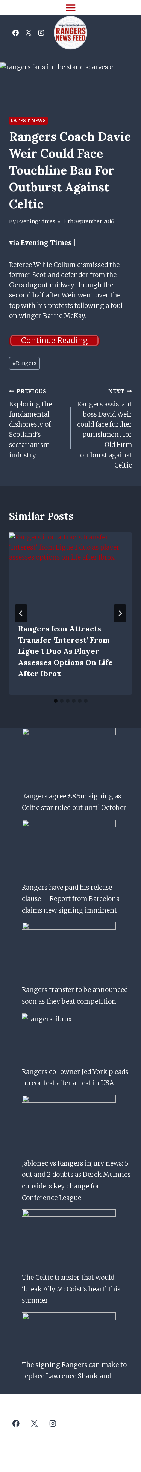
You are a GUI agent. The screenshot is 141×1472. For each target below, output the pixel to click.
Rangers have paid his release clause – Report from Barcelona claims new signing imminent (71, 899)
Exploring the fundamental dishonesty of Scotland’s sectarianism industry (30, 423)
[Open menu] (70, 7)
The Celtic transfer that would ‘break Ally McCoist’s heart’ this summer (71, 1289)
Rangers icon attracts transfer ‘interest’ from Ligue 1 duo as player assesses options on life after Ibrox (65, 651)
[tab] (56, 701)
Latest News (28, 120)
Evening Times (36, 221)
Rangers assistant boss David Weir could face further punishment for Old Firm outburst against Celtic (104, 428)
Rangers (24, 363)
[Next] (120, 613)
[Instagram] (41, 33)
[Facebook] (15, 33)
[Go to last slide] (21, 613)
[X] (28, 33)
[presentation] (70, 573)
